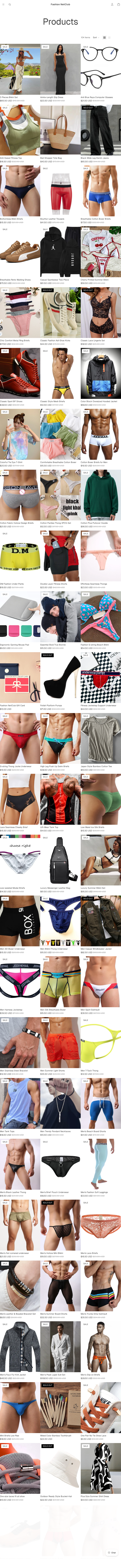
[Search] (9, 4)
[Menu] (3, 4)
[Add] (116, 820)
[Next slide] (35, 69)
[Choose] (36, 90)
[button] (96, 37)
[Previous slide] (4, 69)
